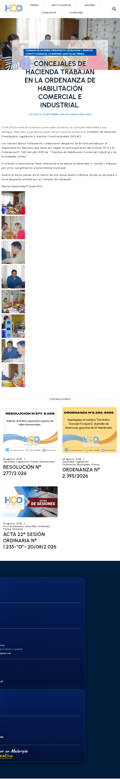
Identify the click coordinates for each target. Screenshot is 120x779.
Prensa (34, 5)
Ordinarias (44, 526)
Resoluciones (47, 462)
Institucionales (61, 5)
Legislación (49, 12)
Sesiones (90, 5)
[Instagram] (9, 335)
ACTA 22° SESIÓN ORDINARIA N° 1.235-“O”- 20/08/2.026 (30, 540)
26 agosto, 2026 (12, 459)
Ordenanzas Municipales (76, 464)
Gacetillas (9, 462)
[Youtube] (9, 329)
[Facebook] (9, 323)
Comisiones (76, 12)
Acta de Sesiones (13, 526)
